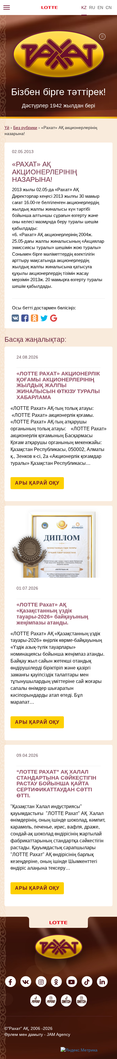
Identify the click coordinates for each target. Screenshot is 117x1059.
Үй (6, 127)
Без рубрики (25, 127)
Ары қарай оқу (37, 483)
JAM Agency (58, 1034)
